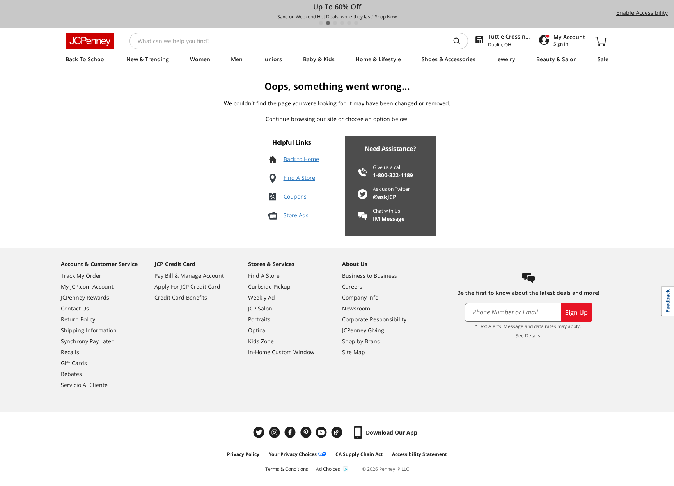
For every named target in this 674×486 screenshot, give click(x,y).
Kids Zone (261, 341)
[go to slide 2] (328, 23)
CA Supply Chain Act (359, 454)
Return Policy (78, 319)
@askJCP (384, 196)
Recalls (70, 352)
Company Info (360, 297)
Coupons (295, 196)
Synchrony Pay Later (87, 341)
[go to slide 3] (335, 23)
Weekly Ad (261, 297)
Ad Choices (328, 469)
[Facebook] (291, 432)
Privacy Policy (243, 454)
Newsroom (356, 308)
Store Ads (296, 215)
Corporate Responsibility (374, 319)
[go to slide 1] (321, 23)
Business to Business (369, 275)
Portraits (259, 319)
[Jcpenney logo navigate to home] (90, 41)
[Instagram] (275, 432)
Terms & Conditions (286, 469)
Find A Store (299, 177)
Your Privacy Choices (293, 454)
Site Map (353, 352)
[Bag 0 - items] (600, 41)
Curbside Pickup (269, 286)
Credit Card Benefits (180, 297)
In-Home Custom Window (281, 352)
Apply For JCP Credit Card (187, 286)
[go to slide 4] (342, 23)
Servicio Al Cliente (84, 384)
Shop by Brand (361, 341)
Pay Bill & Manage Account (189, 275)
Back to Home (301, 159)
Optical (257, 330)
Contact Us (75, 308)
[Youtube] (322, 432)
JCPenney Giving (363, 330)
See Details (528, 335)
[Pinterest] (306, 432)
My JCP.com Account (87, 286)
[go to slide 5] (349, 23)
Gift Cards (74, 363)
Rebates (71, 374)
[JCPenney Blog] (338, 432)
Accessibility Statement (419, 454)
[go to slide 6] (356, 23)
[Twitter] (260, 432)
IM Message (388, 218)
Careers (352, 286)
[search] (460, 41)
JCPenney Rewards (85, 297)
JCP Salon (260, 308)
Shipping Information (89, 330)
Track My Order (81, 275)
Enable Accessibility (642, 12)
